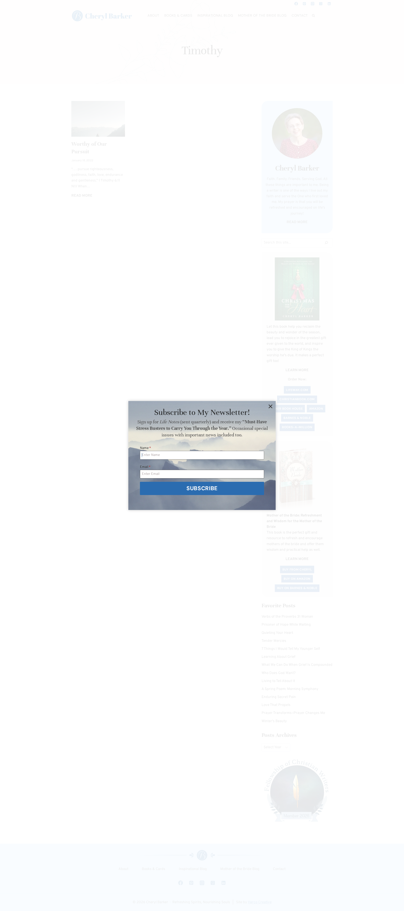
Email (145, 467)
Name (145, 448)
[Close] (270, 406)
